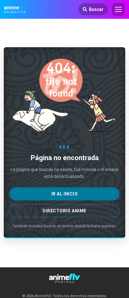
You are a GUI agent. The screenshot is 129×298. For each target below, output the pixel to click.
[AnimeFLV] (64, 278)
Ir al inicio (64, 193)
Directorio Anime (64, 210)
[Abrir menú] (118, 9)
